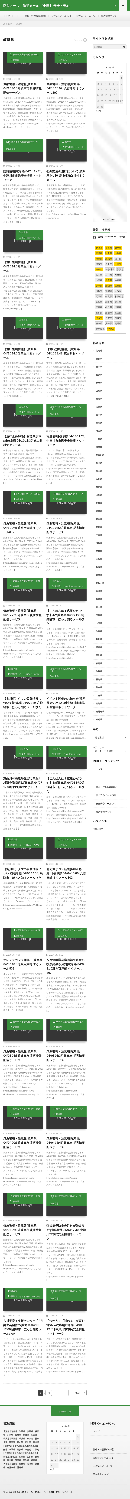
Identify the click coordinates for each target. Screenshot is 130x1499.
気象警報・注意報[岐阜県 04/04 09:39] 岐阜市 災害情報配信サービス (22, 1230)
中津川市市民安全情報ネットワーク (22, 142)
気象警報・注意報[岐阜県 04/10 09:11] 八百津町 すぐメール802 (22, 528)
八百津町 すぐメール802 (72, 54)
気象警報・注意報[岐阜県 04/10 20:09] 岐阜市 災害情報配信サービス (22, 88)
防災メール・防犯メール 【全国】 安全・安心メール (47, 1492)
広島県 (99, 615)
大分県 (99, 695)
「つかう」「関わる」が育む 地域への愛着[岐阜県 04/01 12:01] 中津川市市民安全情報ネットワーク (66, 1327)
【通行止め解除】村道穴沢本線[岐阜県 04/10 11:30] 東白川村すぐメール (23, 441)
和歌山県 (100, 583)
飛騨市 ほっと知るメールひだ (69, 586)
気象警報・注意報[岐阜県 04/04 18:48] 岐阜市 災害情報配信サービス (65, 1143)
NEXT (77, 1392)
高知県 (99, 655)
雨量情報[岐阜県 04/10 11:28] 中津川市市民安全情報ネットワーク (65, 441)
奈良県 (99, 575)
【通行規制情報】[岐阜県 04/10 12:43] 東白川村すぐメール (65, 353)
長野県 (99, 503)
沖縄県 (99, 719)
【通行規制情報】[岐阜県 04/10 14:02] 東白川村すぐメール (22, 266)
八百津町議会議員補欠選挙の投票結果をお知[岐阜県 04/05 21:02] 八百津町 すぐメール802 (65, 966)
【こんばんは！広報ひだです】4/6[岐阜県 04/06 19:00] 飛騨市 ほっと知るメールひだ (65, 785)
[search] (124, 46)
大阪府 (99, 559)
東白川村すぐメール (74, 147)
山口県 (99, 623)
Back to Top (65, 1411)
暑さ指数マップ (109, 15)
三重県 (99, 535)
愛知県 (99, 527)
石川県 (99, 479)
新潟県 (99, 462)
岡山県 (99, 607)
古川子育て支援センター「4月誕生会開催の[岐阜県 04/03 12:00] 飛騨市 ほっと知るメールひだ (23, 1327)
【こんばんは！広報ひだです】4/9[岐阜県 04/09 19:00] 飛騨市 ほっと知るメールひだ (65, 617)
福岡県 (99, 663)
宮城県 (99, 374)
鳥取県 (99, 591)
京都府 (99, 551)
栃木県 (99, 414)
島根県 (99, 599)
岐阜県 (16, 60)
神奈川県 (100, 455)
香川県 (99, 639)
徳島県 (99, 631)
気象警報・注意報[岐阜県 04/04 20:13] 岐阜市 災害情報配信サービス (22, 1143)
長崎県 (99, 679)
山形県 (99, 390)
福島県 (99, 398)
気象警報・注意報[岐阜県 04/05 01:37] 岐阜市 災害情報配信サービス (65, 1056)
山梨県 (99, 495)
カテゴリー (98, 747)
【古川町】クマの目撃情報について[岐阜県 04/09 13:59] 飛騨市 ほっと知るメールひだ (23, 703)
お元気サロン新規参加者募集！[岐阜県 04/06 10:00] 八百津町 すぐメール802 (66, 873)
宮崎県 (99, 703)
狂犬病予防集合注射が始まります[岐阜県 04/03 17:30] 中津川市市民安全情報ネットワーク (66, 1232)
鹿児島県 (100, 711)
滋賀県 (99, 543)
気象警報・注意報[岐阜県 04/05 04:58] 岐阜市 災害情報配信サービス (22, 1056)
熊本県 (99, 687)
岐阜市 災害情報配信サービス (26, 54)
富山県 (99, 471)
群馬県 (99, 422)
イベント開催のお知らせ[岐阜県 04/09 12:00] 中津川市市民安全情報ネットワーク (66, 703)
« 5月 (98, 110)
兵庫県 (99, 567)
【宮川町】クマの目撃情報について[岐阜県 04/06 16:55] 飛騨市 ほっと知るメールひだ (23, 873)
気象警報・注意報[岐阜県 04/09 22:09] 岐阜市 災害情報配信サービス (22, 615)
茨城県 (99, 406)
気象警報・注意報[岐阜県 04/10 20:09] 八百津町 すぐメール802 (65, 88)
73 (48, 1392)
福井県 (99, 487)
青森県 (99, 358)
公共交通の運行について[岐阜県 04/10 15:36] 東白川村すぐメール (66, 175)
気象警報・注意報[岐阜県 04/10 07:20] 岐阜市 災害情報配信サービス (65, 528)
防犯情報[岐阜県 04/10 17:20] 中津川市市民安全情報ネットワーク (22, 175)
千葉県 (99, 439)
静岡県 (99, 519)
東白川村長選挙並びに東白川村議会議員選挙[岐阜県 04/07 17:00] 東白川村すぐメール (22, 783)
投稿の (98, 829)
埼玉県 (99, 430)
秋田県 (99, 382)
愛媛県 (99, 647)
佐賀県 (99, 671)
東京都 (99, 446)
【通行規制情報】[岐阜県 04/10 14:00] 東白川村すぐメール (22, 353)
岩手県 (99, 366)
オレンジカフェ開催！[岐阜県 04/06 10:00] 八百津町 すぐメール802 (22, 964)
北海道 (99, 350)
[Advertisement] (66, 249)
